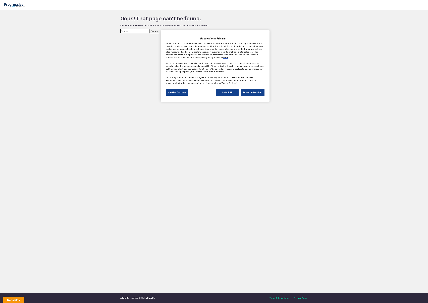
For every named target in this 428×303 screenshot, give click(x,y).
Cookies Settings (177, 92)
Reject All (227, 92)
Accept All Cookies (253, 92)
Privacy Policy (300, 298)
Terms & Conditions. (279, 298)
